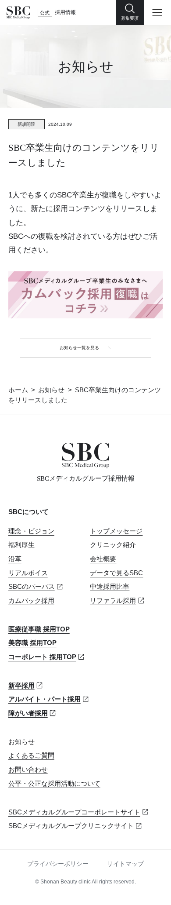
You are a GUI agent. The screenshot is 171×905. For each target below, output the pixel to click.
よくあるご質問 (31, 755)
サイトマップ (125, 864)
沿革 (14, 558)
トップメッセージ (116, 531)
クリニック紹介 (113, 544)
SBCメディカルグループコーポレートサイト (74, 812)
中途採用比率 (109, 586)
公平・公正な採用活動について (54, 783)
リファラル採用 (113, 600)
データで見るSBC (116, 573)
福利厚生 (21, 544)
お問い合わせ (28, 769)
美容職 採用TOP (32, 642)
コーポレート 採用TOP (42, 657)
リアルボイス (28, 573)
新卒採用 (21, 685)
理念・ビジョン (31, 531)
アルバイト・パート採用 (44, 699)
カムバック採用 (31, 600)
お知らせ (51, 390)
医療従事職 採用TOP (39, 629)
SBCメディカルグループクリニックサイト (71, 825)
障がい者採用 (28, 713)
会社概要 (103, 558)
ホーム (18, 390)
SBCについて (28, 511)
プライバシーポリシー (58, 864)
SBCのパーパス (31, 586)
